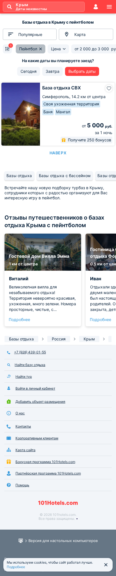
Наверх (58, 152)
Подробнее (19, 319)
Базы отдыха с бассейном (65, 175)
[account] (95, 6)
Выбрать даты (82, 71)
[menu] (109, 6)
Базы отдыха (19, 175)
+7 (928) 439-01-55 (30, 352)
